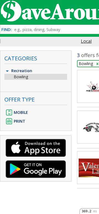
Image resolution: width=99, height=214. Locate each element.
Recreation (21, 70)
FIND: (6, 29)
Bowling (21, 76)
